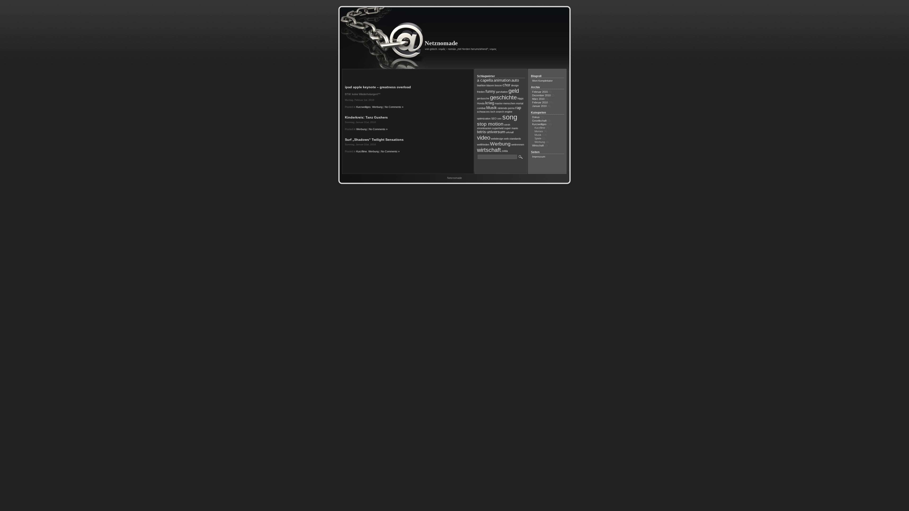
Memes (539, 131)
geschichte (503, 97)
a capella (485, 80)
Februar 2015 (540, 91)
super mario (511, 128)
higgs (520, 98)
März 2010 (538, 98)
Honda (481, 103)
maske (499, 103)
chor (506, 85)
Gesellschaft (539, 120)
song (509, 117)
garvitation (502, 91)
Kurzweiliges (363, 107)
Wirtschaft (538, 145)
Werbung (377, 107)
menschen (509, 103)
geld (513, 91)
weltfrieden (483, 144)
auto (515, 80)
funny (490, 91)
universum (496, 132)
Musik (491, 108)
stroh (507, 124)
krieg (489, 103)
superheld (498, 128)
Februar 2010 (540, 102)
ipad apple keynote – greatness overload (378, 87)
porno (511, 108)
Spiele (538, 138)
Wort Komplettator (542, 80)
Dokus (536, 117)
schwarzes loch (486, 111)
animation (502, 80)
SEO (494, 118)
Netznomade (441, 43)
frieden (481, 91)
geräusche (483, 98)
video (483, 137)
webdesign (497, 138)
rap (518, 108)
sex (499, 118)
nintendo (502, 108)
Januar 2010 (539, 106)
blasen (490, 85)
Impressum (538, 156)
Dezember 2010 (541, 95)
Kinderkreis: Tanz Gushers (366, 117)
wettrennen (517, 144)
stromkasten (484, 128)
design (515, 85)
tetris (481, 132)
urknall (509, 132)
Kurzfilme (361, 151)
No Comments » (394, 107)
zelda (505, 151)
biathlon (481, 85)
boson (498, 85)
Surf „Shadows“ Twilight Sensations (374, 139)
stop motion (490, 124)
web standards (512, 138)
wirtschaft (489, 150)
